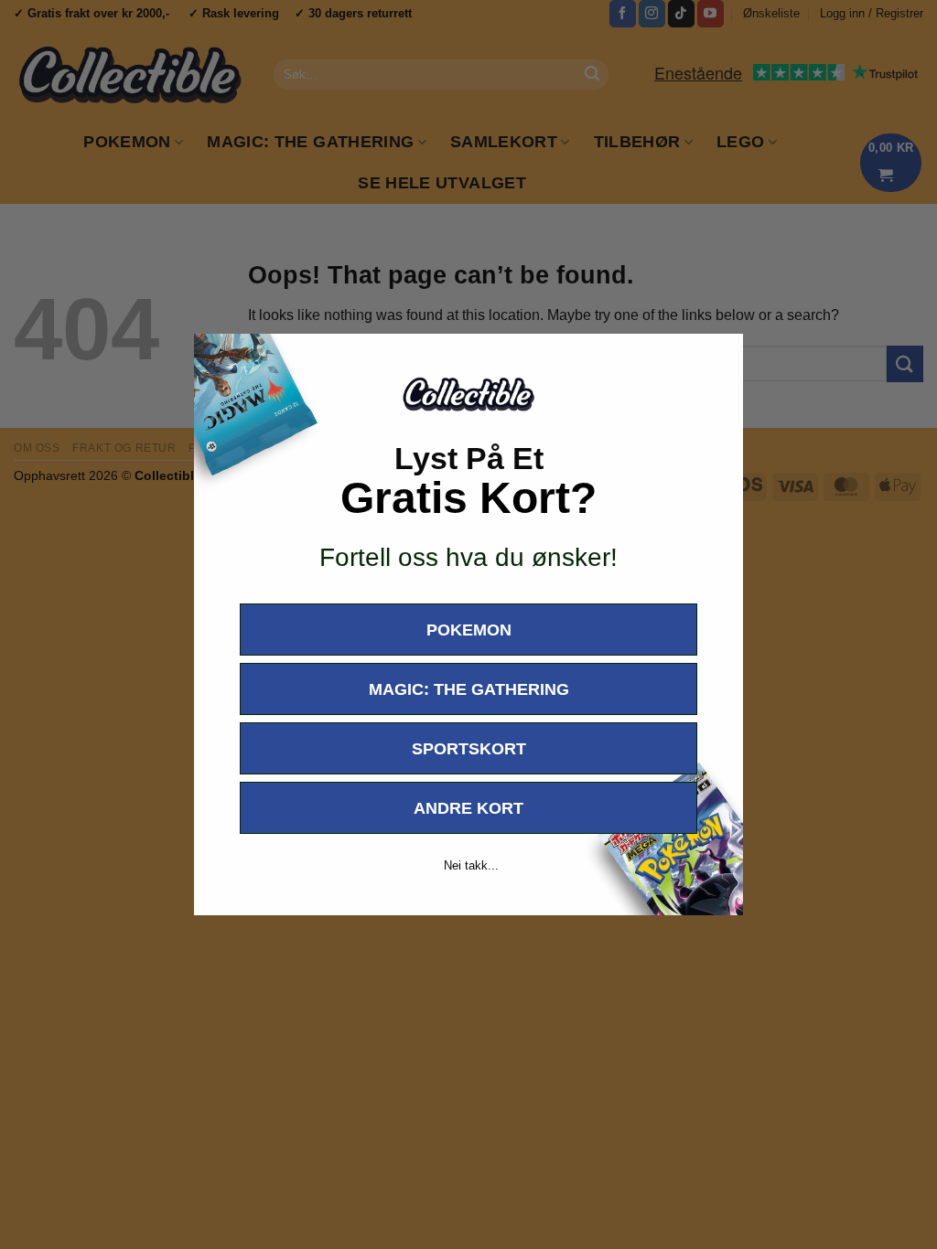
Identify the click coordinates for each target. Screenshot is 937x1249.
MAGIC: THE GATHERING (469, 689)
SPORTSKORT (469, 749)
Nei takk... (471, 865)
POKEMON (469, 630)
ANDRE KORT (468, 808)
